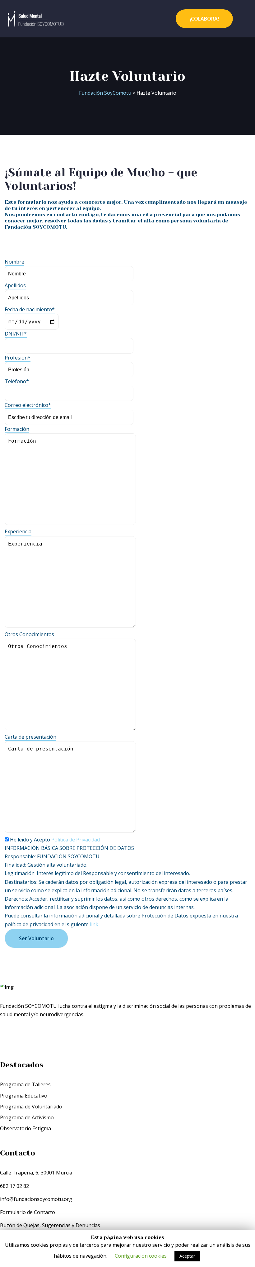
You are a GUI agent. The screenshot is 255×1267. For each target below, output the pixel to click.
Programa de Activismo (27, 1117)
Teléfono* (17, 381)
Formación (17, 429)
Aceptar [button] (187, 1256)
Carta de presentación (30, 736)
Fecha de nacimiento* (30, 309)
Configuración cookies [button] (141, 1255)
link (94, 924)
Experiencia (18, 531)
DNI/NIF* (16, 333)
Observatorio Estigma (25, 1128)
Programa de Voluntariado (31, 1106)
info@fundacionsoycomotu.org (36, 1199)
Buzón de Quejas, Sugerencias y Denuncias (50, 1225)
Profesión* (17, 357)
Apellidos (15, 285)
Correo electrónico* (28, 405)
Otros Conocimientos (29, 634)
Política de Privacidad (75, 839)
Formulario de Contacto (27, 1212)
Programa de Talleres (25, 1084)
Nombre (14, 261)
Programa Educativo (23, 1095)
